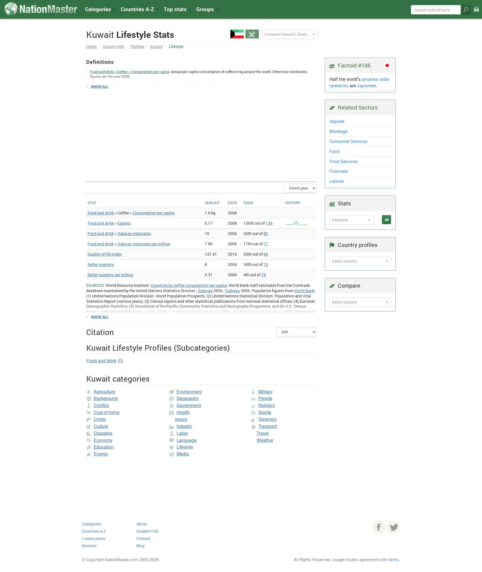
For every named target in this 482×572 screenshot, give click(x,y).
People (265, 398)
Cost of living (106, 412)
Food (334, 151)
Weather (265, 440)
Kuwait (156, 46)
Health (183, 412)
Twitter (393, 527)
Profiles (137, 46)
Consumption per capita (153, 212)
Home (91, 46)
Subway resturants (134, 233)
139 (269, 223)
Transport (267, 426)
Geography (188, 398)
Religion (266, 405)
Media (183, 453)
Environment (189, 391)
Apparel (336, 121)
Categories (98, 9)
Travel (263, 433)
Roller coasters (101, 264)
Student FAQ (147, 531)
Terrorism (267, 419)
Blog (140, 545)
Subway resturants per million (143, 243)
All (387, 219)
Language (187, 440)
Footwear (338, 171)
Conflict (101, 405)
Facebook (378, 527)
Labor (182, 433)
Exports (124, 223)
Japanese (366, 85)
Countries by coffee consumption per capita (189, 285)
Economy (103, 440)
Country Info (113, 46)
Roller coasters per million (110, 274)
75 (266, 264)
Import (181, 419)
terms (393, 559)
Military (265, 391)
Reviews (89, 545)
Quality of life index (105, 254)
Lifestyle (185, 446)
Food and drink (101, 212)
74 (263, 274)
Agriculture (104, 391)
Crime (100, 419)
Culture (101, 426)
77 (266, 243)
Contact (143, 538)
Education (104, 446)
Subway (205, 290)
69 (266, 254)
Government (189, 405)
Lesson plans (93, 538)
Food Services (343, 161)
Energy (101, 453)
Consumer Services (348, 141)
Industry (184, 426)
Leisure (336, 181)
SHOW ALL (100, 86)
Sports (264, 412)
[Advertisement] (201, 133)
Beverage (338, 131)
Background (106, 398)
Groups (205, 9)
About (141, 524)
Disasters (103, 433)
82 (266, 233)
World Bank (304, 290)
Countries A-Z (94, 531)
